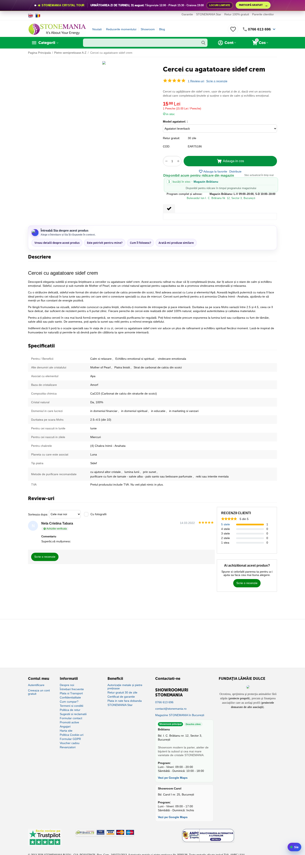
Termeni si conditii (71, 705)
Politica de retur (70, 710)
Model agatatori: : (175, 121)
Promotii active (69, 722)
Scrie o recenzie (216, 81)
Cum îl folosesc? (140, 243)
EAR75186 (195, 146)
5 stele (225, 524)
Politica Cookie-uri (71, 734)
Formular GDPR (70, 739)
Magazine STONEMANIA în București (179, 715)
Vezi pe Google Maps (173, 777)
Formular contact (71, 718)
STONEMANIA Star (208, 14)
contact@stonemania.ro (171, 708)
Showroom (148, 29)
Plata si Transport (71, 693)
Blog (162, 29)
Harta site (66, 730)
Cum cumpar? (69, 701)
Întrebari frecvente (72, 689)
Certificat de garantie (121, 696)
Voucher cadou (69, 743)
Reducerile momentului (121, 29)
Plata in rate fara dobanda (124, 700)
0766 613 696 (259, 29)
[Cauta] (203, 43)
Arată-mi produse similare (176, 243)
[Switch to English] (30, 15)
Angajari (65, 726)
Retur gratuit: (171, 138)
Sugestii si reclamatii (73, 714)
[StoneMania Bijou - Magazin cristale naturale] (57, 29)
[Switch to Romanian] (37, 15)
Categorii (46, 42)
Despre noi (67, 685)
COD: (166, 146)
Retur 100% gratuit (236, 14)
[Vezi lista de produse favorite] (233, 31)
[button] (235, 171)
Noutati (97, 29)
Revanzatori (68, 747)
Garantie (187, 14)
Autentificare (36, 685)
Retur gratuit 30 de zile (122, 692)
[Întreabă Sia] (294, 847)
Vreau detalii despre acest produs (56, 243)
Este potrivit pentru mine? (104, 243)
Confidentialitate (70, 697)
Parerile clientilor (263, 14)
